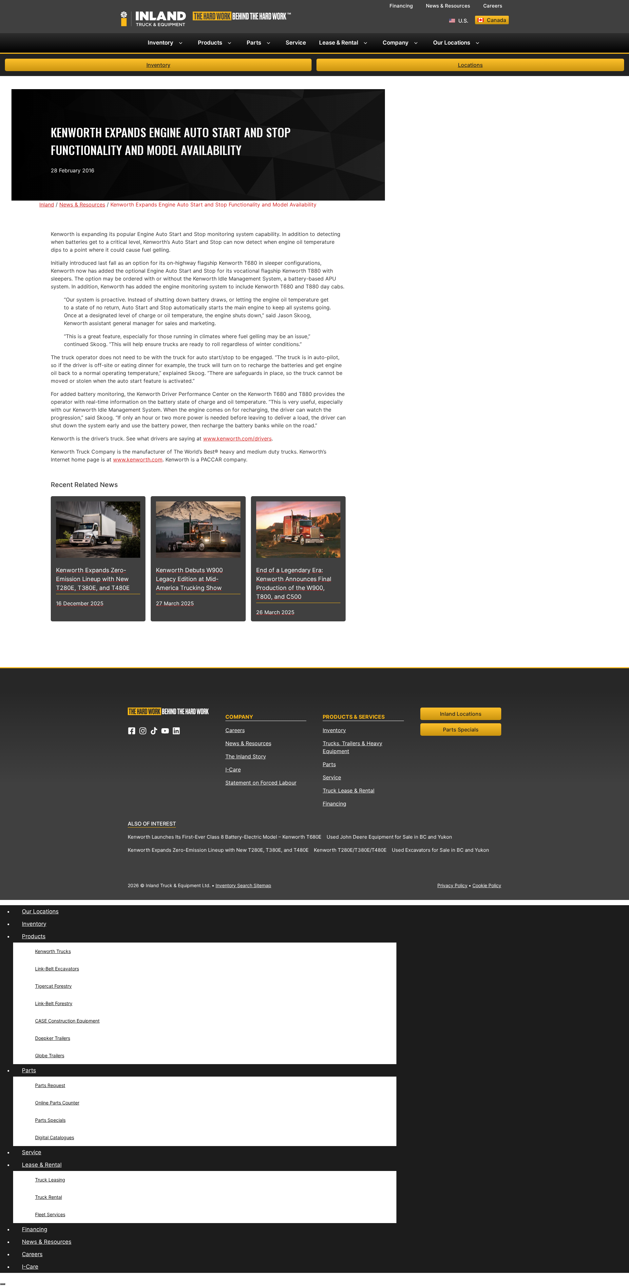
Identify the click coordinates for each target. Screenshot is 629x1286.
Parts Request (50, 1085)
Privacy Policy (452, 885)
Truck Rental (48, 1197)
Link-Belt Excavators (57, 968)
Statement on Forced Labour (260, 782)
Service (296, 42)
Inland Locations (461, 714)
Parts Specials (461, 729)
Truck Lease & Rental (348, 790)
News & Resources (448, 6)
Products (210, 42)
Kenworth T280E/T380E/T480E (350, 850)
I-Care (233, 769)
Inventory (160, 42)
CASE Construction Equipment (67, 1020)
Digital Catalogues (54, 1137)
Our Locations (451, 42)
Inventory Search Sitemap (243, 885)
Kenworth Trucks (53, 951)
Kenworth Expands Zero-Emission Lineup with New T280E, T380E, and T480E (218, 850)
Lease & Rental (338, 42)
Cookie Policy (486, 885)
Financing (401, 6)
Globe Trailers (49, 1055)
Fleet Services (50, 1214)
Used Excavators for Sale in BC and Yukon (440, 850)
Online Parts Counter (57, 1102)
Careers (492, 6)
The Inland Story (245, 756)
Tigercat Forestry (53, 986)
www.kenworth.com (137, 459)
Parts (254, 42)
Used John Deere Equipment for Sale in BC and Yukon (389, 837)
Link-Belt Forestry (53, 1003)
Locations (470, 65)
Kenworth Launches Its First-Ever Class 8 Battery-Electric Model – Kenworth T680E (224, 837)
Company (396, 42)
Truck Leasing (50, 1179)
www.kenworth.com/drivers (237, 438)
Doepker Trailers (52, 1038)
